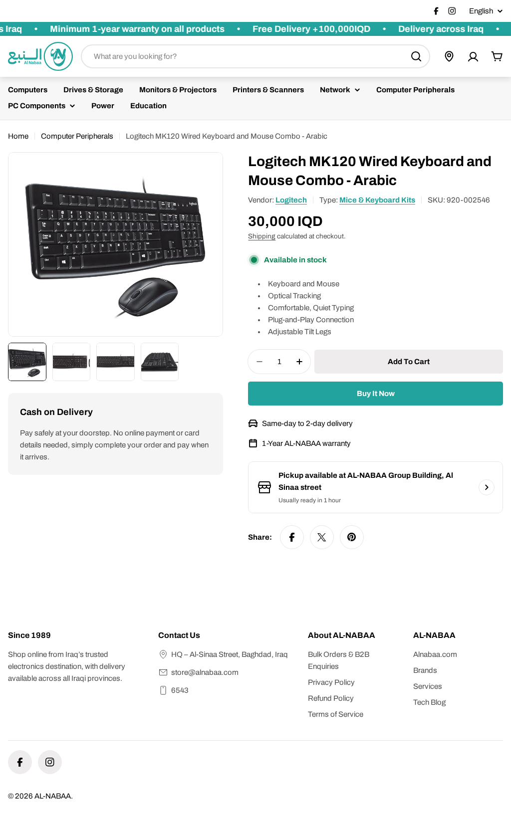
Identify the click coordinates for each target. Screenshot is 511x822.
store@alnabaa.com (205, 672)
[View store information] (487, 487)
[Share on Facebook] (292, 537)
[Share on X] (322, 537)
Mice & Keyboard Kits (377, 200)
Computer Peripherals (77, 136)
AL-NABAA (52, 796)
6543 (180, 690)
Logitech (291, 200)
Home (18, 136)
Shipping (261, 236)
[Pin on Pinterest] (352, 537)
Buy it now (376, 394)
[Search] (416, 56)
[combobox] (255, 56)
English (481, 11)
